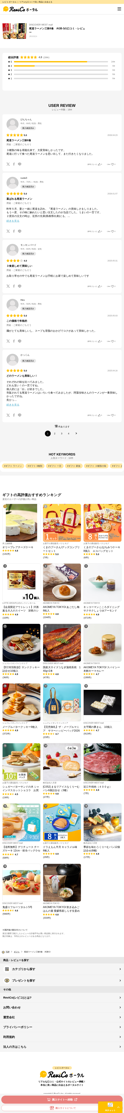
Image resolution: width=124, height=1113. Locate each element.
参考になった (95, 164)
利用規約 (9, 1037)
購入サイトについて (66, 1108)
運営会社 (9, 1017)
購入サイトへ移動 (62, 1099)
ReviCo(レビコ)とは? (17, 997)
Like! (111, 164)
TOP (8, 952)
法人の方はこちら (14, 1046)
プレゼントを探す (23, 980)
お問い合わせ (12, 1007)
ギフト (17, 952)
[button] (110, 1107)
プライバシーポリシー (17, 1027)
